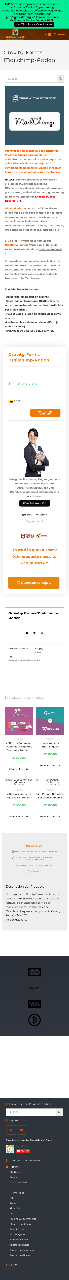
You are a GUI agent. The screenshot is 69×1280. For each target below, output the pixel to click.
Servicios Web (17, 1229)
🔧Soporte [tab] (34, 871)
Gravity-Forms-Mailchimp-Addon (24, 661)
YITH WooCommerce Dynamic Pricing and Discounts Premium (19, 747)
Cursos (13, 1177)
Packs (13, 1203)
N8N (12, 1198)
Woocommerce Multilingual (50, 745)
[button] (27, 633)
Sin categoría (17, 1234)
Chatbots (15, 1172)
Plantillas (15, 1208)
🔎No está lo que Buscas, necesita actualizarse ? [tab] (34, 858)
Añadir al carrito (45, 412)
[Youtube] (21, 1130)
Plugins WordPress (20, 1224)
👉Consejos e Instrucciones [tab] (34, 865)
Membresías (17, 1192)
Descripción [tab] (34, 846)
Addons (37, 653)
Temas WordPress (20, 1255)
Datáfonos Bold (18, 1182)
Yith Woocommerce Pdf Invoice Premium (19, 796)
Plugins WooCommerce (23, 1218)
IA (11, 1187)
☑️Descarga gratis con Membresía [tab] (34, 851)
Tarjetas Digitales (19, 1244)
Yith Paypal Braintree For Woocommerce (50, 796)
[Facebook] (11, 1130)
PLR (12, 1213)
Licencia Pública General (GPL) (34, 20)
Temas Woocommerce (22, 1250)
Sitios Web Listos (19, 1239)
